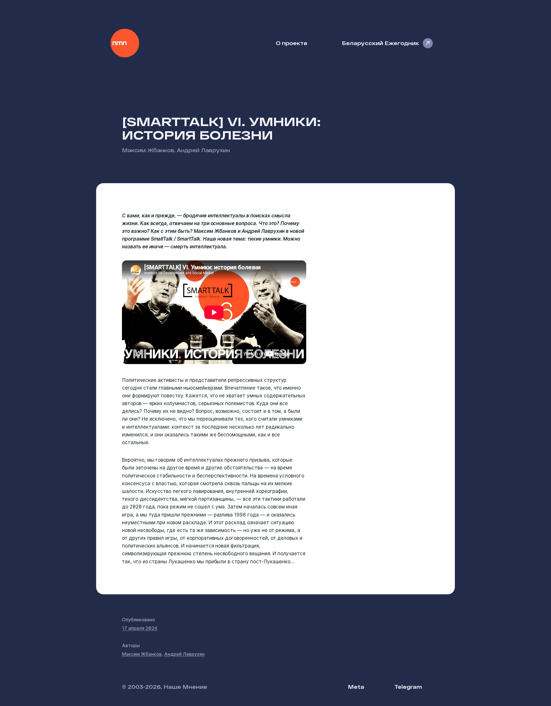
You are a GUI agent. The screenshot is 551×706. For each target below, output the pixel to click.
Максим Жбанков (148, 150)
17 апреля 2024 (139, 628)
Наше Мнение (124, 43)
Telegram (408, 686)
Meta (356, 686)
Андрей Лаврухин (203, 150)
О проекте (291, 43)
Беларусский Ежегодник (380, 43)
